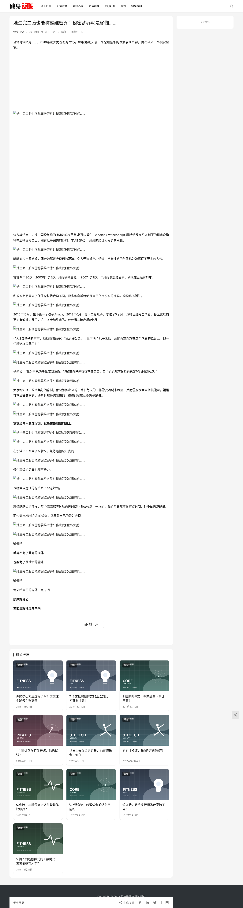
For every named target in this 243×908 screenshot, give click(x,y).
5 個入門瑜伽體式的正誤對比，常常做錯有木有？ (37, 861)
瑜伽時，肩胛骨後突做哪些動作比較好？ (37, 807)
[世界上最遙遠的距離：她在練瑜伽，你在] (91, 730)
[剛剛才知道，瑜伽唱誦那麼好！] (144, 730)
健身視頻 (136, 6)
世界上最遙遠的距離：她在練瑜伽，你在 (90, 753)
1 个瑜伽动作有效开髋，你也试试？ (37, 753)
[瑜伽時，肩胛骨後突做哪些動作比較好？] (38, 784)
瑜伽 (123, 6)
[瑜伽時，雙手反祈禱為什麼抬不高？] (144, 784)
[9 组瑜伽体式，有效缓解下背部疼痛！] (144, 675)
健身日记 (18, 31)
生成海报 (128, 902)
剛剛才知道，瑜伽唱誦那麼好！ (143, 750)
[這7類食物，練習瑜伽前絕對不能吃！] (91, 784)
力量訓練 (94, 6)
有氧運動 (62, 6)
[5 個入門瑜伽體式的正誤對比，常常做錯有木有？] (38, 838)
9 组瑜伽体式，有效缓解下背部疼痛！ (143, 698)
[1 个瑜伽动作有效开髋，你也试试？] (38, 730)
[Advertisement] (91, 80)
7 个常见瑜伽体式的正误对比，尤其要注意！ (90, 698)
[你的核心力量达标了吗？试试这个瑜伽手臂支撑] (38, 675)
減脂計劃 (46, 6)
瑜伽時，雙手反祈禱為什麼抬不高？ (143, 807)
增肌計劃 (110, 6)
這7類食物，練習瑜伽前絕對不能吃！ (89, 807)
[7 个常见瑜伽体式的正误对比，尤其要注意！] (91, 675)
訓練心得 (78, 6)
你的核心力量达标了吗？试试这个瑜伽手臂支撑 (37, 698)
